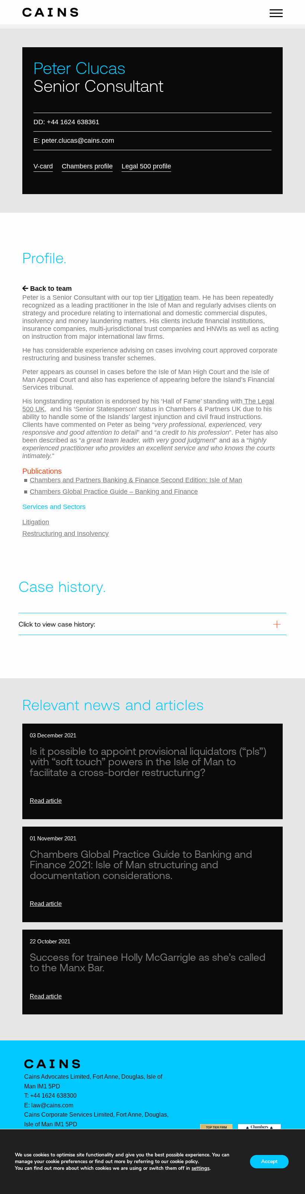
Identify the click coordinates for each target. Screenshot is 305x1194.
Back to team (50, 288)
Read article (46, 801)
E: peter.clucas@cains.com (73, 140)
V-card (43, 166)
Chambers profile (87, 166)
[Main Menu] (276, 12)
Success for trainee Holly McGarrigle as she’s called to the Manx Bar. (148, 962)
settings (200, 1168)
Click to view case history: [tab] (57, 624)
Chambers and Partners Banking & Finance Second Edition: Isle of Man (136, 480)
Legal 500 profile (146, 166)
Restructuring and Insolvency (65, 533)
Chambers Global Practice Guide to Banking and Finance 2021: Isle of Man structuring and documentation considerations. (141, 864)
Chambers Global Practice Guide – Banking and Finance (114, 491)
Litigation (168, 297)
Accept (269, 1161)
